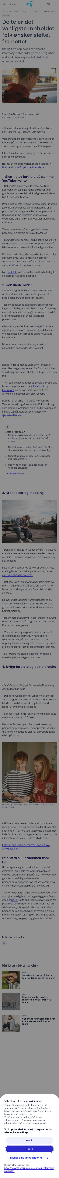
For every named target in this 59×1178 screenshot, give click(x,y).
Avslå (29, 1140)
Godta (29, 1149)
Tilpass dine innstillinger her (27, 1158)
